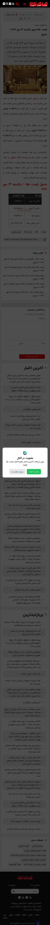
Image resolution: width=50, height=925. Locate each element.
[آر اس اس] (13, 4)
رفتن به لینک (34, 471)
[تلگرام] (4, 4)
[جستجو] (17, 4)
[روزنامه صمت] (38, 4)
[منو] (24, 4)
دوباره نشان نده (17, 472)
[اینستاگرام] (10, 4)
